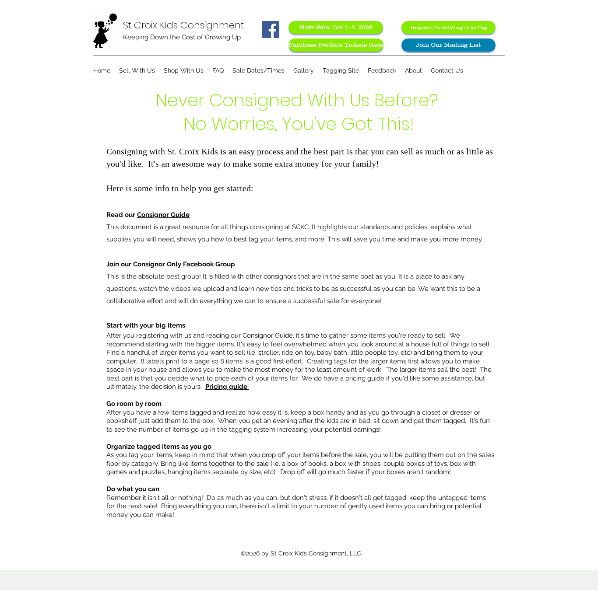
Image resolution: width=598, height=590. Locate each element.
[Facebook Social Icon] (270, 29)
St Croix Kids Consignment (183, 25)
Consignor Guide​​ (163, 215)
